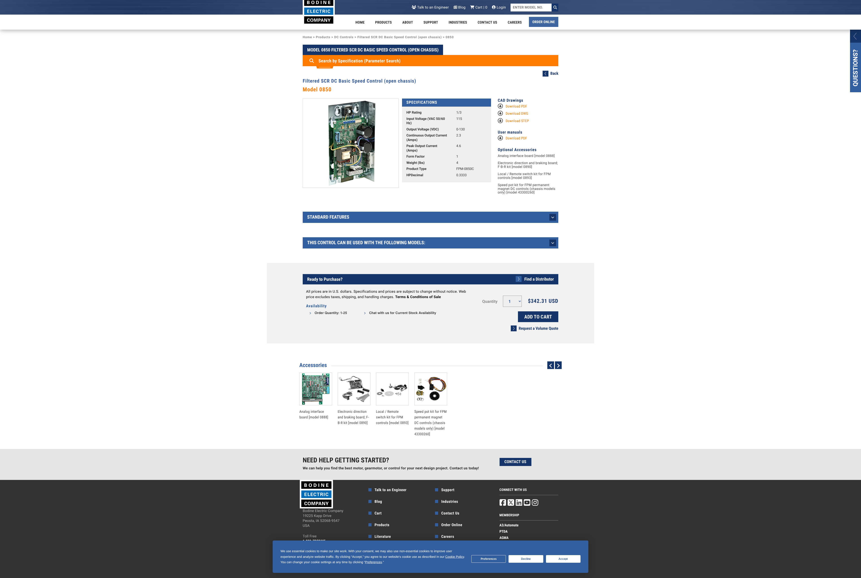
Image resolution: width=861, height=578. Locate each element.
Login (501, 7)
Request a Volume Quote (538, 328)
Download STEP (517, 121)
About (407, 22)
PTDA (504, 531)
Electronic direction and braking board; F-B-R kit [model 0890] (528, 165)
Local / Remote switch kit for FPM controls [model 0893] (524, 176)
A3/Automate (509, 525)
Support (431, 22)
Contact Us (487, 22)
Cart (378, 513)
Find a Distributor (539, 279)
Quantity (490, 301)
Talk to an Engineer (432, 7)
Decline (526, 558)
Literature (383, 536)
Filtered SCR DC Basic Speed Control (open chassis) (399, 37)
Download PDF (516, 106)
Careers (515, 22)
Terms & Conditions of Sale (418, 297)
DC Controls (344, 37)
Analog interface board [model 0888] (526, 156)
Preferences (489, 558)
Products (383, 22)
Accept (563, 558)
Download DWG (517, 113)
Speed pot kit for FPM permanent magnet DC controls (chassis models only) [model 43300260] (526, 188)
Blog (461, 7)
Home (360, 22)
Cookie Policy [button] (454, 556)
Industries (458, 22)
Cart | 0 (480, 7)
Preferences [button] (373, 562)
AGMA (504, 538)
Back (554, 73)
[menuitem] (360, 22)
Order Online (543, 22)
